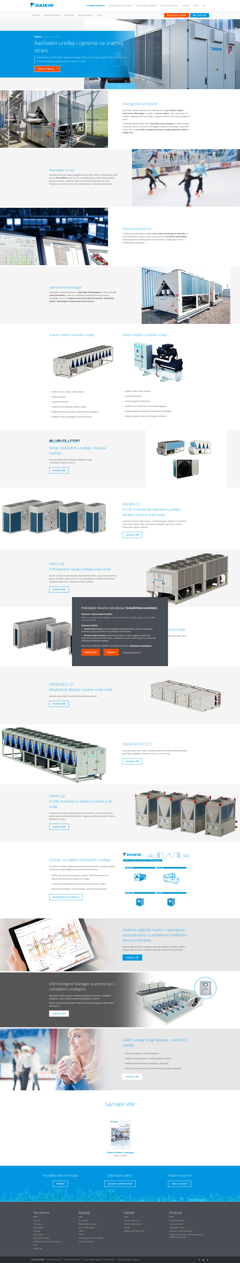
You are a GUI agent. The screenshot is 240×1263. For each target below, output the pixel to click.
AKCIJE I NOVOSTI (85, 15)
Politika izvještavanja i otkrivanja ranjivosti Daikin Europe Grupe (186, 1235)
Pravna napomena (54, 1259)
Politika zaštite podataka (92, 1259)
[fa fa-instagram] (207, 1260)
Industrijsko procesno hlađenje (91, 1238)
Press (35, 1245)
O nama (36, 1220)
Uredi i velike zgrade (86, 1227)
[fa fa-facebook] (199, 1260)
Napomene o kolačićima (141, 645)
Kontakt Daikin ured (132, 1220)
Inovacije (36, 1231)
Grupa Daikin (38, 1234)
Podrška (127, 1227)
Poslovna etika (109, 1259)
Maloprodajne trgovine (87, 1224)
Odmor (81, 1231)
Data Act (137, 1259)
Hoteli (80, 1234)
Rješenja (36, 15)
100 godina (37, 1224)
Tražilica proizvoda (176, 1220)
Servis (99, 15)
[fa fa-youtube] (203, 1260)
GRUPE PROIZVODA (52, 15)
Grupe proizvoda (175, 1224)
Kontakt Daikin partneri (133, 1224)
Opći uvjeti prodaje (124, 1259)
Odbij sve (111, 652)
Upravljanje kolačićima (131, 652)
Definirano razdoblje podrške (181, 1231)
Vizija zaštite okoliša (41, 1238)
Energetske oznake (176, 1227)
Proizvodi (69, 15)
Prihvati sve (90, 652)
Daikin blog (37, 1248)
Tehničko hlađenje (85, 1241)
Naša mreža (38, 1227)
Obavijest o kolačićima (72, 1259)
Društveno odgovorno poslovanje (46, 1241)
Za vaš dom (83, 1220)
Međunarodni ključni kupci (134, 1231)
